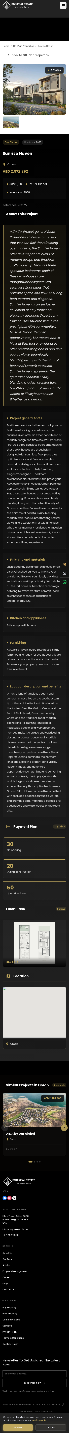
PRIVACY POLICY (33, 1411)
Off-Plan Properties (23, 46)
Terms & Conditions (13, 1338)
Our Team (8, 1259)
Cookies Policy (10, 1344)
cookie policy (40, 1420)
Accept (18, 1427)
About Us (7, 1253)
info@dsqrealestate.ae (15, 1229)
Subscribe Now (33, 1383)
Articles (7, 1265)
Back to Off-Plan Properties (30, 55)
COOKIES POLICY (47, 1411)
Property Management (15, 1271)
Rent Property (10, 1313)
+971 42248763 (11, 1235)
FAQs (5, 1283)
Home (6, 46)
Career (6, 1277)
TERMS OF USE (21, 1411)
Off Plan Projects (11, 1319)
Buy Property (9, 1307)
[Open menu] (63, 5)
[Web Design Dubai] (63, 1404)
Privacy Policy (10, 1331)
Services (7, 1325)
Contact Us (8, 1289)
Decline (51, 1427)
